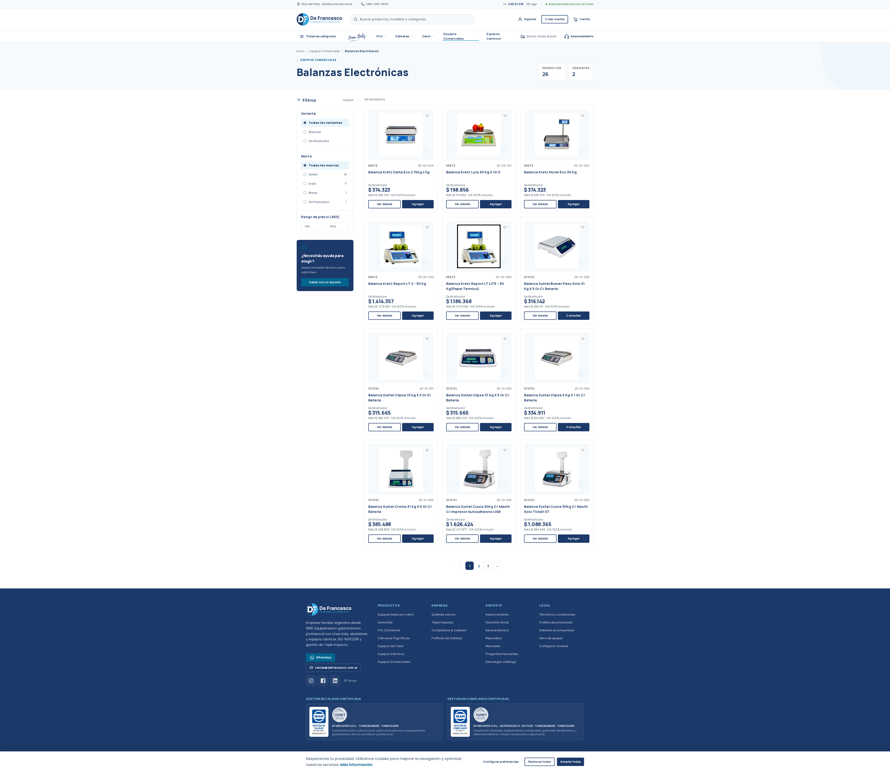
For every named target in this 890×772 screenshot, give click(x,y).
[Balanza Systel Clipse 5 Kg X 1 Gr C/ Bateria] (556, 357)
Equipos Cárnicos (493, 36)
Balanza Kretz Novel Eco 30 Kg (550, 172)
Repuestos (494, 638)
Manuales (493, 646)
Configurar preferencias (501, 762)
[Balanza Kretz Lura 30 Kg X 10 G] (479, 134)
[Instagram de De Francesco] (311, 681)
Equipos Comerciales (453, 36)
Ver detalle (384, 204)
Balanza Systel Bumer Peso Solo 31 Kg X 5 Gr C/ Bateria (554, 286)
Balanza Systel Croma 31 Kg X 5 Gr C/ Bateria (400, 509)
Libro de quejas (551, 638)
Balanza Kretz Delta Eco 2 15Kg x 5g (398, 172)
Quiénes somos (443, 614)
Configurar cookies (553, 646)
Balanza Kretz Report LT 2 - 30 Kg (397, 283)
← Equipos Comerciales (317, 60)
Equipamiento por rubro (396, 614)
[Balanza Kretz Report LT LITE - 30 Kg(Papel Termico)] (479, 246)
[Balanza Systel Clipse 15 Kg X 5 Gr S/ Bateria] (401, 357)
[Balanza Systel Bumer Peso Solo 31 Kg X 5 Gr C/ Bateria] (556, 246)
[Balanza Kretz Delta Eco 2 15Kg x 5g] (401, 134)
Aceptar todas (570, 762)
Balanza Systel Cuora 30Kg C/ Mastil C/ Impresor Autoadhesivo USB (478, 509)
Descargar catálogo (501, 662)
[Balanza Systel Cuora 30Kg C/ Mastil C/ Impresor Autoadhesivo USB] (479, 469)
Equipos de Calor (391, 646)
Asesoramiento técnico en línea (570, 4)
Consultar (573, 316)
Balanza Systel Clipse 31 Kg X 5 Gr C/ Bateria (477, 398)
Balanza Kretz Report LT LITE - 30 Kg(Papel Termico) (475, 286)
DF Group (350, 681)
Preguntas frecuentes (502, 654)
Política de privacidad (555, 622)
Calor (426, 36)
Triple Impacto (442, 622)
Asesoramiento (582, 36)
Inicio (300, 51)
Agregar (418, 204)
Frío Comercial (389, 630)
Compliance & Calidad (449, 630)
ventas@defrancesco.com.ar (336, 668)
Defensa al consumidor (557, 630)
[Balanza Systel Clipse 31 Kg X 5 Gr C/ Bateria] (479, 357)
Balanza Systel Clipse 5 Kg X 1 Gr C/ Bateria (554, 398)
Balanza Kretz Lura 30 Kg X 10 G (473, 172)
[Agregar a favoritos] (427, 116)
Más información (356, 764)
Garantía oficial (497, 622)
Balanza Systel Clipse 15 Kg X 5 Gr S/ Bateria (399, 398)
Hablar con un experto (325, 282)
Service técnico (497, 630)
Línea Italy (385, 622)
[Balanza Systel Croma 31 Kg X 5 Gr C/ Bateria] (401, 469)
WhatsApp (323, 657)
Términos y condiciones (557, 614)
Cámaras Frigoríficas (394, 638)
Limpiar (348, 100)
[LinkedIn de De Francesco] (335, 681)
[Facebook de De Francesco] (323, 681)
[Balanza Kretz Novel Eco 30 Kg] (556, 134)
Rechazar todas (539, 762)
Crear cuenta (554, 19)
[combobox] (412, 19)
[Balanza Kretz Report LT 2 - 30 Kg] (401, 246)
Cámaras (402, 36)
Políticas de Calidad (447, 638)
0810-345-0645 (377, 4)
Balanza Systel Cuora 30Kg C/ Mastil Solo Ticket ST (556, 509)
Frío (379, 36)
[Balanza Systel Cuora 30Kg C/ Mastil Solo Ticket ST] (556, 469)
